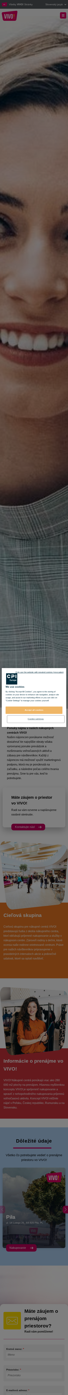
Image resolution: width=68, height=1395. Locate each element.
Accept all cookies (34, 710)
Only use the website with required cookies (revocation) (40, 672)
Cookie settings (36, 719)
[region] (34, 697)
